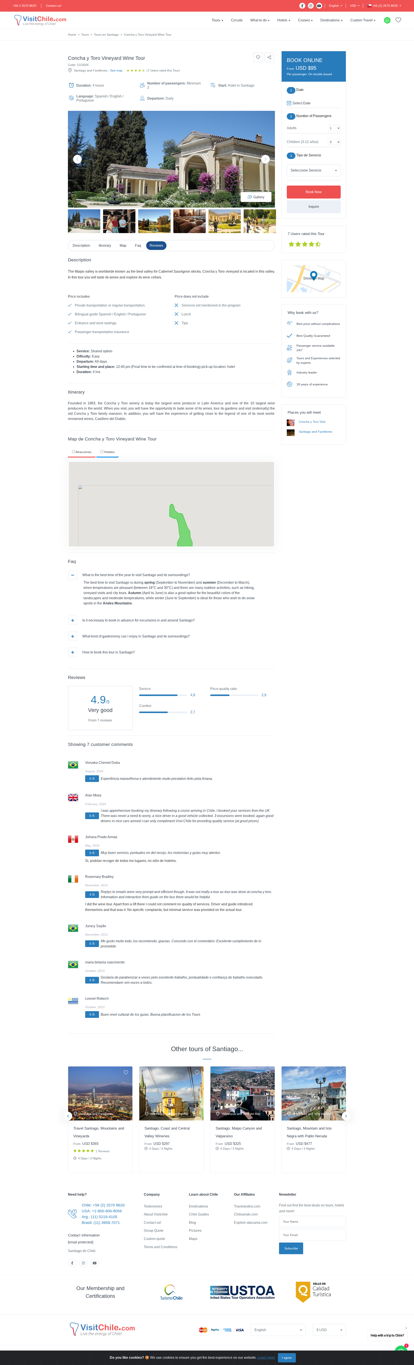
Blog (192, 1222)
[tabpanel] (100, 1119)
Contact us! (53, 5)
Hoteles (108, 452)
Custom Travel (361, 20)
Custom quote (154, 1239)
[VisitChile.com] (102, 1329)
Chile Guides (199, 1214)
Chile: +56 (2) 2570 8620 (103, 1205)
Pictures (195, 1230)
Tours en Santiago (106, 34)
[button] (335, 5)
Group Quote (153, 1230)
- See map (115, 70)
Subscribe (291, 1248)
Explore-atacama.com (250, 1222)
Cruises (304, 20)
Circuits (237, 20)
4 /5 (92, 894)
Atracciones (83, 452)
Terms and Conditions (160, 1247)
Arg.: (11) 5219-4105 (99, 1217)
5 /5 (92, 778)
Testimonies (153, 1206)
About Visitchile (156, 1214)
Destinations (330, 20)
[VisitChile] (40, 20)
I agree (287, 1357)
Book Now (314, 192)
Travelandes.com (247, 1206)
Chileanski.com (246, 1214)
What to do (258, 20)
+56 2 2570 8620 (24, 5)
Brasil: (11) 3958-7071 (101, 1222)
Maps (193, 1239)
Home (72, 34)
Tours (216, 20)
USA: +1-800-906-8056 (102, 1211)
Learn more (266, 1357)
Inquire (314, 206)
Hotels (282, 20)
